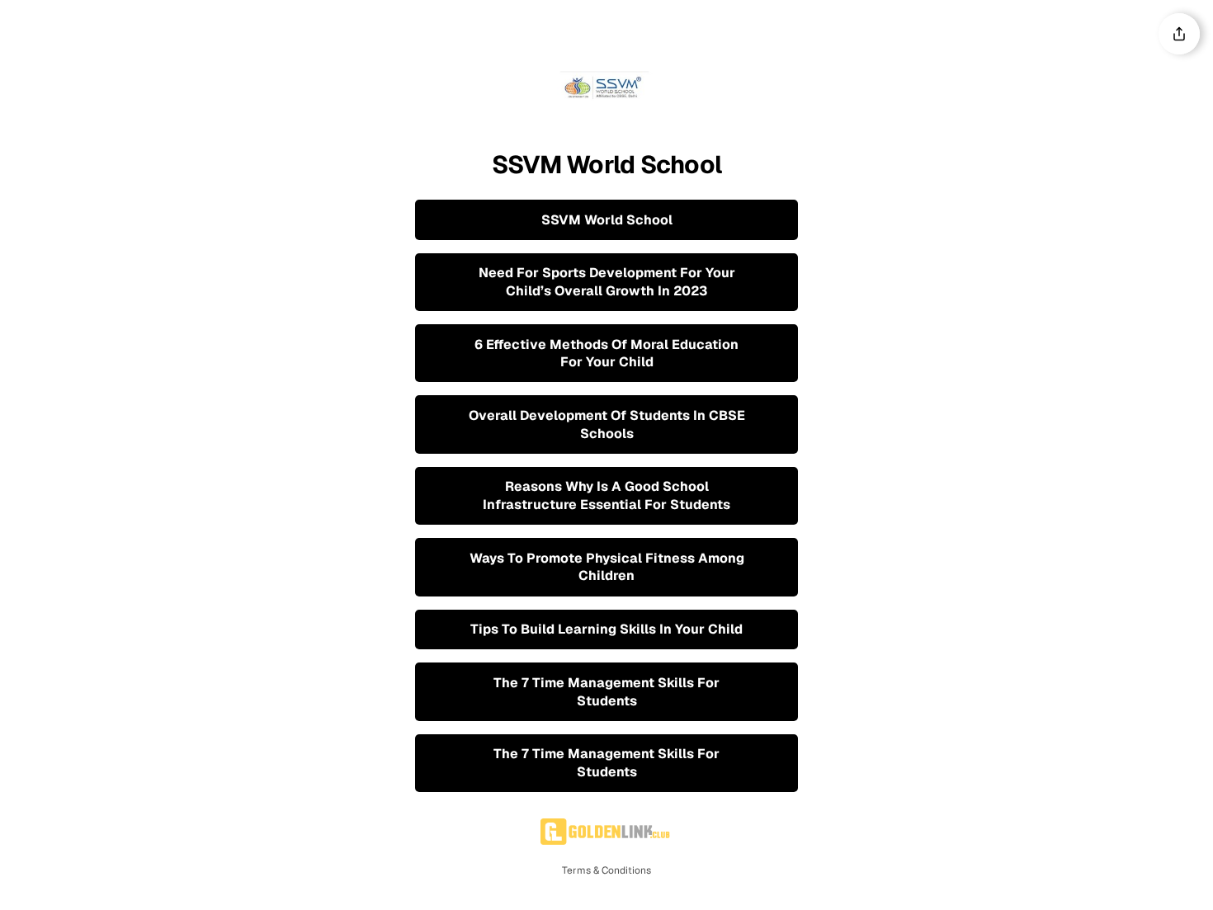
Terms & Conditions (606, 870)
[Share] (1179, 33)
